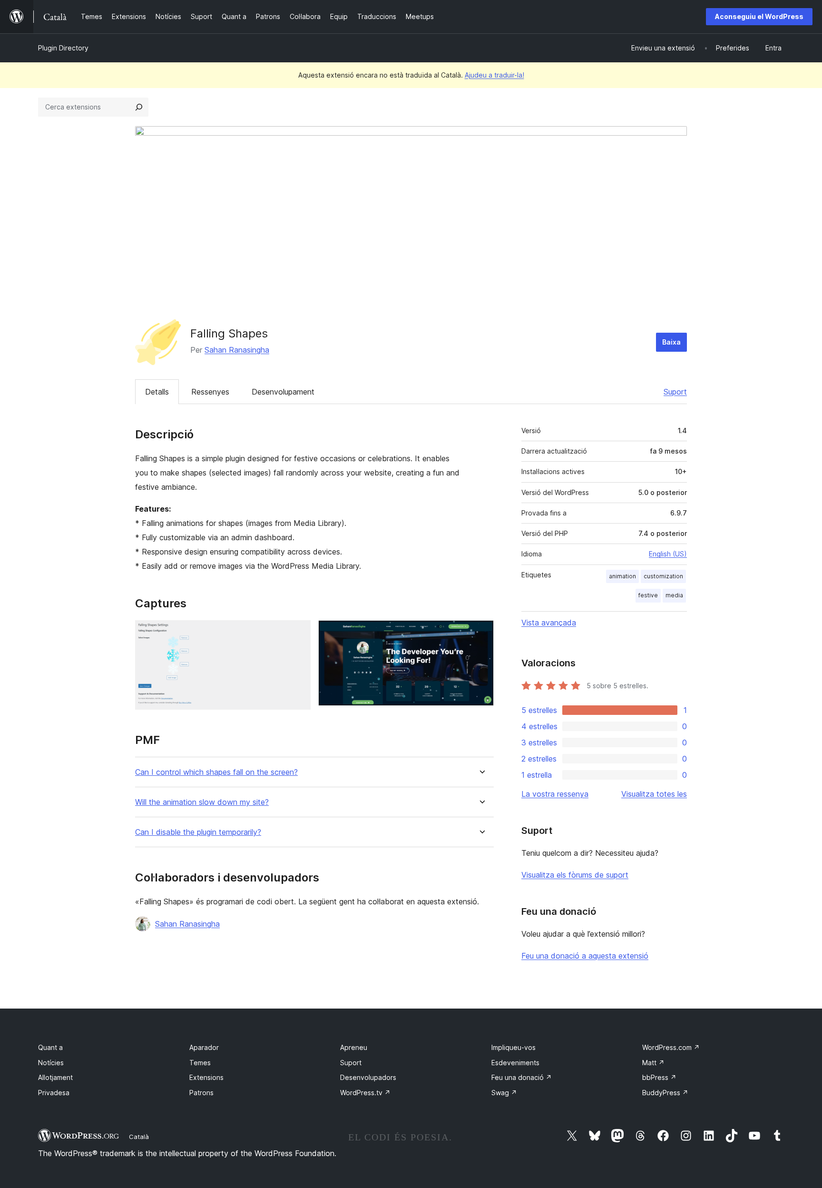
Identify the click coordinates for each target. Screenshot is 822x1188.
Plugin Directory (63, 48)
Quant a (50, 1047)
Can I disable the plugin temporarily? (198, 832)
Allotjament (55, 1077)
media (674, 595)
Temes (200, 1063)
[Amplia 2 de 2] (481, 633)
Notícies (51, 1063)
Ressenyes (210, 391)
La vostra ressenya (554, 794)
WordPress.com (671, 1047)
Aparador (204, 1047)
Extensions (206, 1077)
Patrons (201, 1093)
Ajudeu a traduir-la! (494, 75)
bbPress (659, 1077)
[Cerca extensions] (138, 107)
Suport (675, 391)
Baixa (671, 342)
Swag (504, 1093)
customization (663, 576)
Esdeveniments (515, 1063)
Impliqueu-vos (513, 1047)
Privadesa (53, 1093)
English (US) (668, 554)
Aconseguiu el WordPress (759, 16)
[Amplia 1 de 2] (298, 633)
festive (648, 595)
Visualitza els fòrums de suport (574, 875)
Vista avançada (548, 622)
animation (622, 576)
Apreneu (353, 1047)
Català (139, 1136)
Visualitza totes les (654, 794)
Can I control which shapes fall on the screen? (216, 772)
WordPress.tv (365, 1093)
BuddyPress (665, 1093)
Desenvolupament (283, 391)
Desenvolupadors (368, 1077)
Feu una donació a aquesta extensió (584, 955)
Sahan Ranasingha (237, 350)
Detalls (157, 391)
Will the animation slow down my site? (202, 802)
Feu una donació (521, 1077)
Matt (653, 1063)
